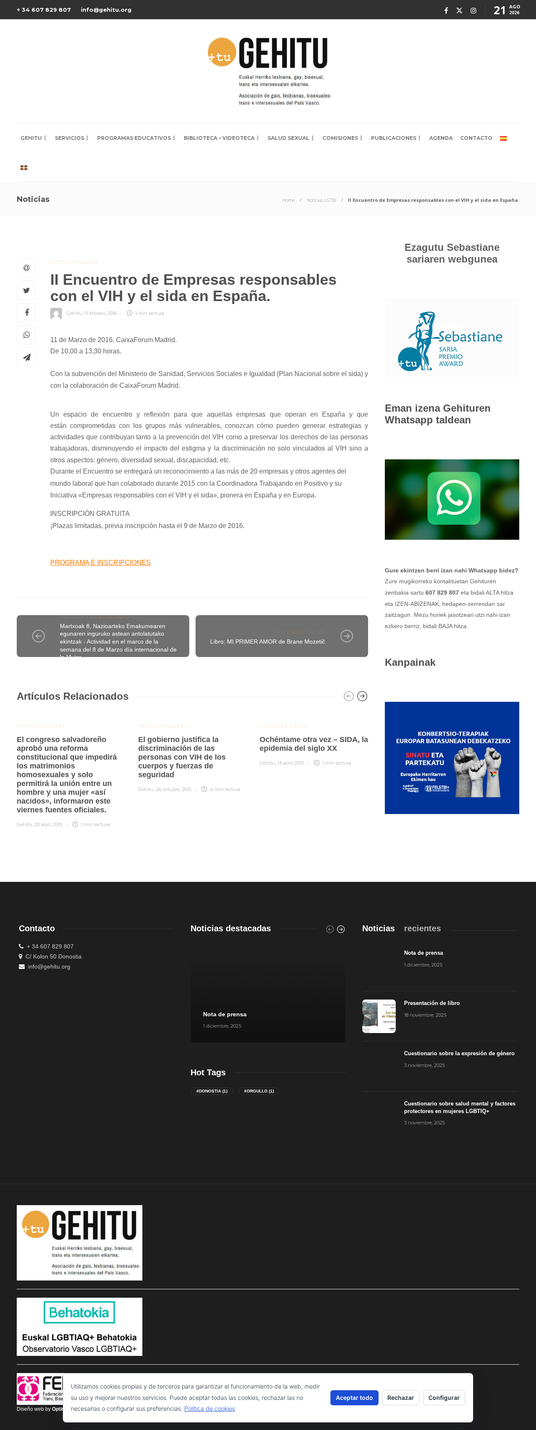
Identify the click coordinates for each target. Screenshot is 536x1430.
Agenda (441, 138)
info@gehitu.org (106, 9)
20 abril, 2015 (48, 824)
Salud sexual (288, 138)
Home (288, 200)
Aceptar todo (354, 1397)
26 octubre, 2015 (173, 789)
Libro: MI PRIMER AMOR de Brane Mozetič (267, 641)
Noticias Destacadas (95, 616)
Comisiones (340, 138)
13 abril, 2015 (290, 763)
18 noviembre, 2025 (425, 1015)
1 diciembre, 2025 (222, 1026)
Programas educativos (134, 138)
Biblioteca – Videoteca (219, 138)
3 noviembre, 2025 (424, 1065)
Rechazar (400, 1397)
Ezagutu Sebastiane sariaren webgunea (452, 253)
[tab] (378, 928)
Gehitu (31, 138)
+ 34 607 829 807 (44, 9)
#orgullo (259, 1091)
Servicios (69, 138)
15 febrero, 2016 (100, 313)
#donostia (211, 1091)
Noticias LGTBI (321, 200)
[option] (71, 769)
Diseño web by (45, 1409)
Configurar (444, 1397)
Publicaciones (393, 138)
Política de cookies (209, 1408)
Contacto (476, 138)
